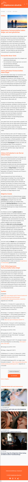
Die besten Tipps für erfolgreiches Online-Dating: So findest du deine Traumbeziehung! (13, 453)
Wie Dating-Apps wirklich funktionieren (11, 432)
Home (2, 379)
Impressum (19, 470)
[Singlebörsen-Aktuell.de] (11, 4)
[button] (14, 371)
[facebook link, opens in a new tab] (10, 478)
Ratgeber (3, 11)
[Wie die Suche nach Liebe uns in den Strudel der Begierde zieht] (14, 397)
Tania (16, 11)
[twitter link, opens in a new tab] (15, 478)
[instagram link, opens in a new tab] (12, 478)
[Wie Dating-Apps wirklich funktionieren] (14, 420)
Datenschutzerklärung (11, 470)
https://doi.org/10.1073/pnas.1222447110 (14, 319)
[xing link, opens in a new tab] (18, 478)
